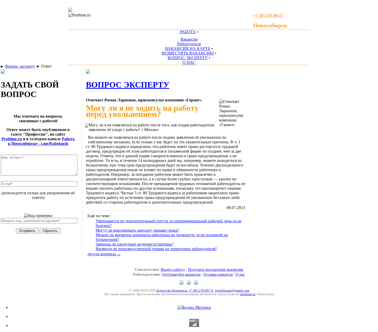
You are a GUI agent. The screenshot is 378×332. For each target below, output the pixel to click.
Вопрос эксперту (20, 66)
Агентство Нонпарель (171, 290)
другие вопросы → (104, 254)
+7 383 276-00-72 (200, 290)
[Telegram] (182, 283)
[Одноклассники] (189, 283)
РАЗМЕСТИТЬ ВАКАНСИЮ (188, 53)
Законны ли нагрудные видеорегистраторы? (134, 244)
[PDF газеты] (70, 10)
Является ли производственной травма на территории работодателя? (156, 249)
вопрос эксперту (127, 84)
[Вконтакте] (196, 283)
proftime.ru (248, 294)
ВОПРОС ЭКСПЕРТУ (188, 58)
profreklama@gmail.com (232, 290)
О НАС (189, 62)
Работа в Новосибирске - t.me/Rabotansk (41, 141)
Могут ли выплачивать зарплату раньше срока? (137, 230)
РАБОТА (188, 32)
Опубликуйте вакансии (181, 274)
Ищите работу (173, 269)
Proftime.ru (12, 139)
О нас (240, 274)
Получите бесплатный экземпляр (215, 269)
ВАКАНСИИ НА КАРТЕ (187, 48)
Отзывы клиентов (218, 274)
